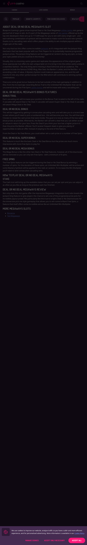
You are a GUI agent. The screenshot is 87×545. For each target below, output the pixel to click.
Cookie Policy (79, 533)
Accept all (77, 540)
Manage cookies (32, 540)
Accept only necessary (54, 540)
